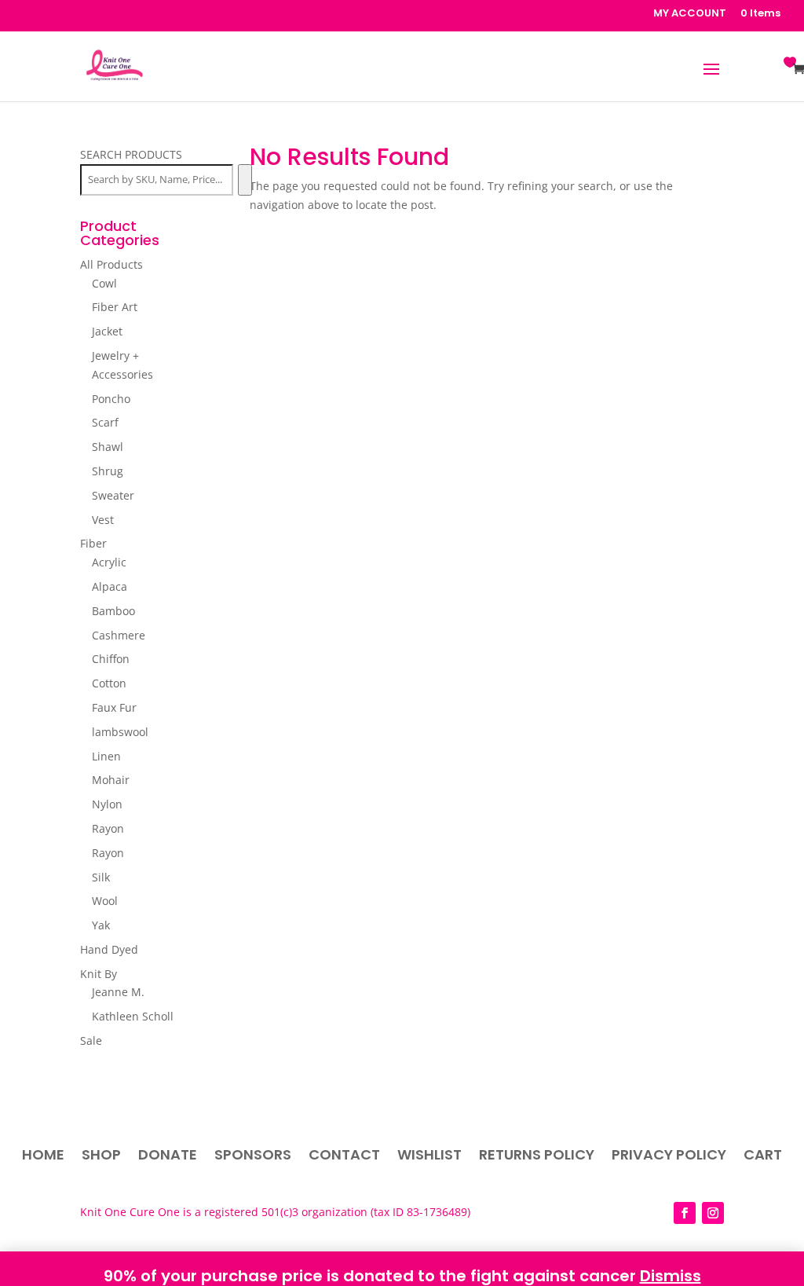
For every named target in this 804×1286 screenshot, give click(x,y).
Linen (106, 756)
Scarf (105, 422)
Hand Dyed (109, 949)
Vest (103, 519)
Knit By (98, 973)
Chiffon (111, 658)
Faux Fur (114, 707)
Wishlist (429, 1156)
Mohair (111, 779)
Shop (101, 1156)
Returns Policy (536, 1156)
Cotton (109, 683)
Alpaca (109, 586)
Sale (91, 1040)
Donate (167, 1156)
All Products (111, 264)
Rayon (108, 828)
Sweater (113, 495)
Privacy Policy (669, 1156)
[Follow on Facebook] (685, 1213)
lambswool (120, 731)
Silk (101, 877)
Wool (105, 900)
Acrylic (109, 562)
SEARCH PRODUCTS (131, 154)
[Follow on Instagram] (713, 1213)
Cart (763, 1156)
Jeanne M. (118, 991)
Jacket (107, 331)
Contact (344, 1156)
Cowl (104, 283)
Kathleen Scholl (133, 1016)
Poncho (111, 398)
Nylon (107, 804)
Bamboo (113, 610)
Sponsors (252, 1156)
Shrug (107, 470)
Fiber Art (114, 306)
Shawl (107, 446)
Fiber (93, 543)
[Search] (244, 180)
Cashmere (118, 635)
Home (43, 1156)
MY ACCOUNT (689, 14)
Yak (101, 925)
